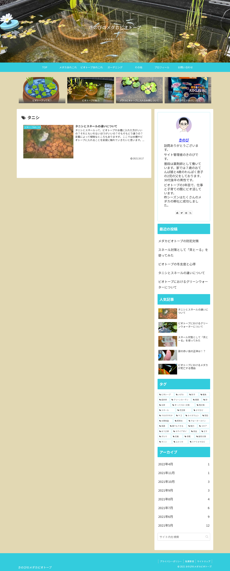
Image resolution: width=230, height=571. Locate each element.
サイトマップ (203, 561)
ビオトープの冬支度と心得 (177, 264)
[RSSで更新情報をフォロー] (190, 213)
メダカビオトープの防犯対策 (178, 241)
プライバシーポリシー (171, 561)
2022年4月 (184, 464)
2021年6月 (184, 516)
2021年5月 (184, 525)
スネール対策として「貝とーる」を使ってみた (183, 252)
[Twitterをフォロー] (182, 213)
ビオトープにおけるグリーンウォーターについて (183, 284)
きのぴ (184, 139)
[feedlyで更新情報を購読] (186, 213)
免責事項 (189, 561)
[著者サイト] (177, 213)
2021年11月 (184, 472)
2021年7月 (184, 507)
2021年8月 (184, 499)
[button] (207, 536)
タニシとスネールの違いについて (181, 272)
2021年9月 (184, 490)
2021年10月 (184, 481)
